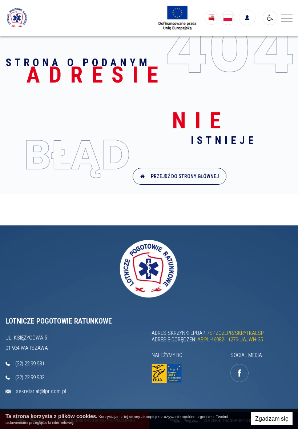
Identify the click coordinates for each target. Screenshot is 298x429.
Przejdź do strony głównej (184, 176)
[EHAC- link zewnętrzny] (169, 373)
